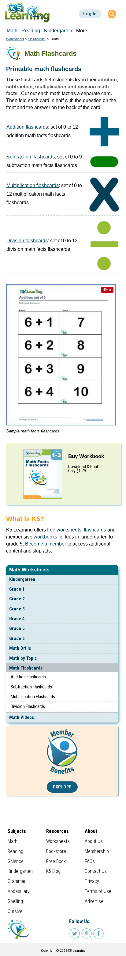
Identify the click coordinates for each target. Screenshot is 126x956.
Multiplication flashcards (32, 185)
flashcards (95, 529)
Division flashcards (27, 240)
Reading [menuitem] (30, 30)
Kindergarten (22, 579)
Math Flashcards (26, 668)
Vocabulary (19, 891)
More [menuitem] (81, 30)
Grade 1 (17, 589)
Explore (62, 787)
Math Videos (21, 717)
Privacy (92, 881)
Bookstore (56, 851)
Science (16, 861)
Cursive (15, 911)
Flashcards (36, 39)
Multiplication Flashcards (33, 696)
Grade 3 (17, 609)
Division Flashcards (28, 706)
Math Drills (20, 648)
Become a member (45, 543)
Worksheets (15, 39)
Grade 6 (17, 638)
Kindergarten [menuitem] (58, 30)
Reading (15, 851)
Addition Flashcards (28, 677)
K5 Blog (53, 871)
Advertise (94, 901)
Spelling (15, 901)
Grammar (17, 881)
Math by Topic (23, 658)
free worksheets (64, 529)
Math (12, 841)
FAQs (90, 861)
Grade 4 (17, 618)
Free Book (56, 861)
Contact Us (96, 871)
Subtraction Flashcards (31, 687)
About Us (94, 841)
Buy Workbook (86, 456)
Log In (90, 13)
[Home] (27, 12)
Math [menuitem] (12, 30)
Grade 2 (17, 599)
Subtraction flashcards (30, 156)
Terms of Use (98, 891)
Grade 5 (17, 628)
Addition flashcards (27, 127)
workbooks (45, 536)
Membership (97, 851)
